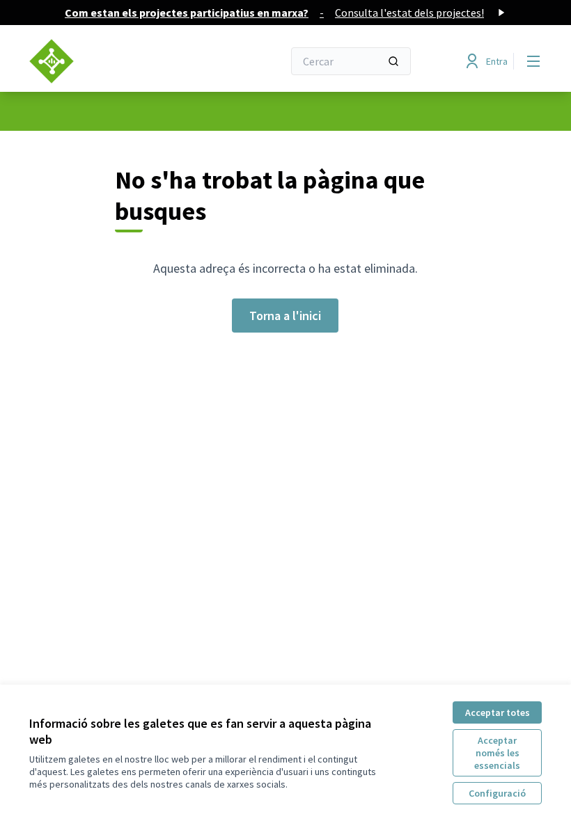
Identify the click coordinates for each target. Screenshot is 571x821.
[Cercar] (393, 61)
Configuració (497, 793)
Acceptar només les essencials (497, 753)
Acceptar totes (497, 712)
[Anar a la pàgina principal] (121, 61)
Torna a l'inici (285, 316)
